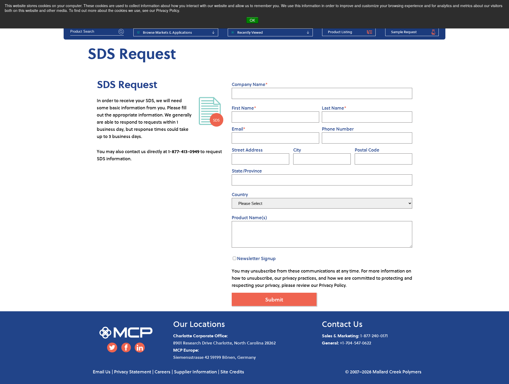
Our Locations (199, 324)
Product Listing (340, 31)
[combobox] (97, 32)
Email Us (102, 371)
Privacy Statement (132, 371)
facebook (126, 347)
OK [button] (252, 20)
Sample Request (404, 31)
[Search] (120, 31)
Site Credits (232, 371)
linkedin (140, 347)
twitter (112, 347)
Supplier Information (195, 371)
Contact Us (342, 324)
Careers (162, 371)
